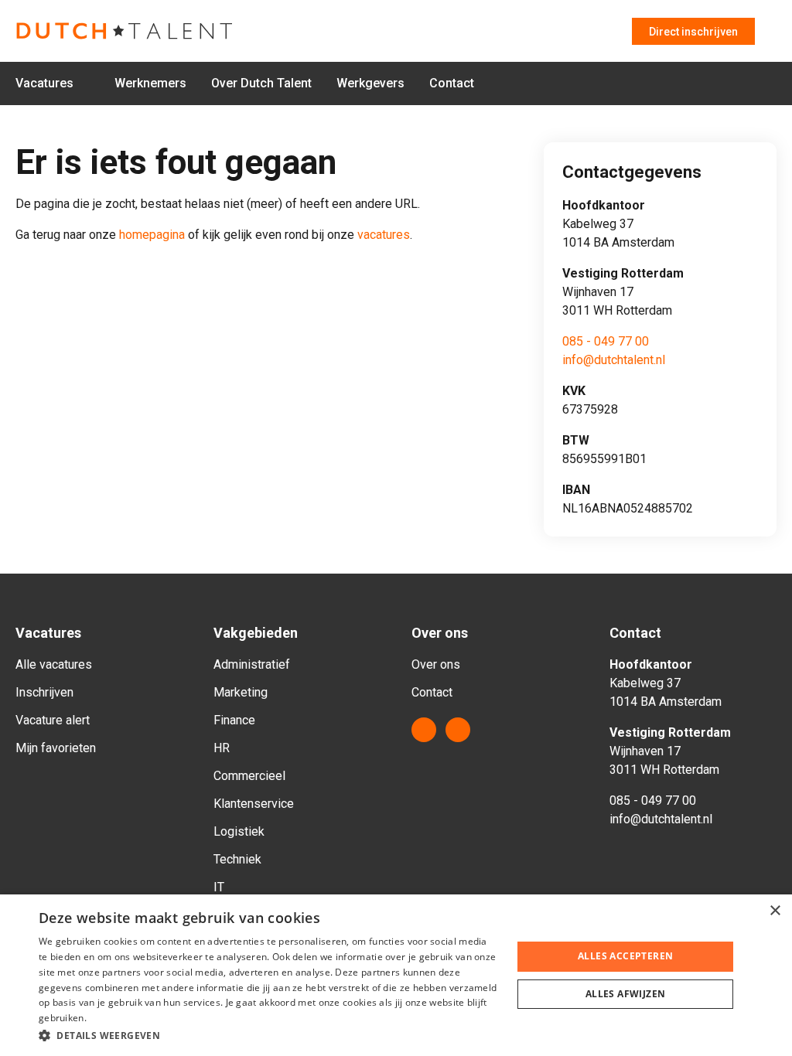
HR (221, 748)
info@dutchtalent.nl (613, 360)
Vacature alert (52, 720)
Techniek (237, 859)
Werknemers (150, 83)
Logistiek (239, 831)
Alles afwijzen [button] (625, 993)
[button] (268, 1035)
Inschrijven (44, 692)
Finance (234, 720)
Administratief (251, 664)
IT (218, 887)
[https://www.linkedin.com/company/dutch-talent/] (423, 729)
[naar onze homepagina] (131, 30)
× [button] (774, 911)
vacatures (383, 234)
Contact (451, 83)
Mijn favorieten (55, 748)
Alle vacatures (53, 664)
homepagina (152, 234)
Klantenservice (253, 803)
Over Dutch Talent (261, 83)
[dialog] (396, 975)
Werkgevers (370, 83)
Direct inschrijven (693, 32)
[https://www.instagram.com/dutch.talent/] (458, 729)
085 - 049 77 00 (605, 341)
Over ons (435, 664)
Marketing (240, 692)
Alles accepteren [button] (625, 955)
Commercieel (249, 775)
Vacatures (44, 83)
